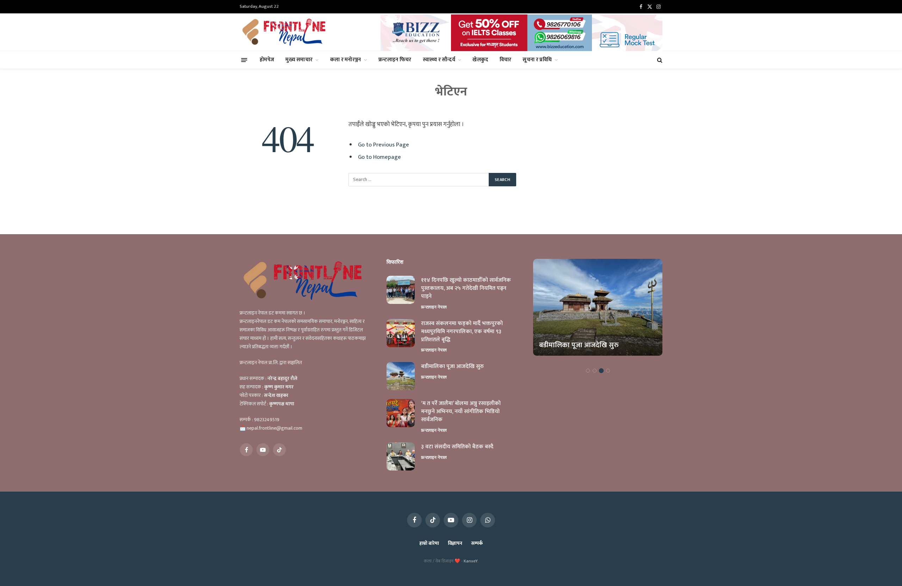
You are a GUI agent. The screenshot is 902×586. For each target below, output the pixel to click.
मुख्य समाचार (299, 59)
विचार (506, 59)
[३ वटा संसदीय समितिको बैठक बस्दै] (401, 456)
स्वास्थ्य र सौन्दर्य (439, 59)
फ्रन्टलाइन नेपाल (434, 307)
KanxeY (470, 561)
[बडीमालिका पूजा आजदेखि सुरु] (401, 376)
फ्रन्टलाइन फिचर (395, 59)
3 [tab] (601, 370)
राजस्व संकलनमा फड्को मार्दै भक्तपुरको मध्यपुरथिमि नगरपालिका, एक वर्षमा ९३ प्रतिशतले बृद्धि (462, 332)
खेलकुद (480, 59)
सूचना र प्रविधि (537, 59)
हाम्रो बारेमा (429, 543)
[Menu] (244, 60)
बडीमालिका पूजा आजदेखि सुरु (452, 367)
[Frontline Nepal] (285, 32)
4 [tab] (608, 370)
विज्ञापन (455, 543)
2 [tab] (594, 370)
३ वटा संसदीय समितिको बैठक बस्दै (457, 447)
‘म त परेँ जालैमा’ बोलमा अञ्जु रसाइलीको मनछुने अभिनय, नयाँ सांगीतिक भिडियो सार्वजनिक (461, 412)
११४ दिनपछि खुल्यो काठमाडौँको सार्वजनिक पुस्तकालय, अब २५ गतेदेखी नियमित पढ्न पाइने (466, 288)
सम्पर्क (477, 543)
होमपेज (267, 59)
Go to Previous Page (383, 145)
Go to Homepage (379, 157)
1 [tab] (588, 370)
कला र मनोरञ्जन (345, 59)
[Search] (659, 60)
